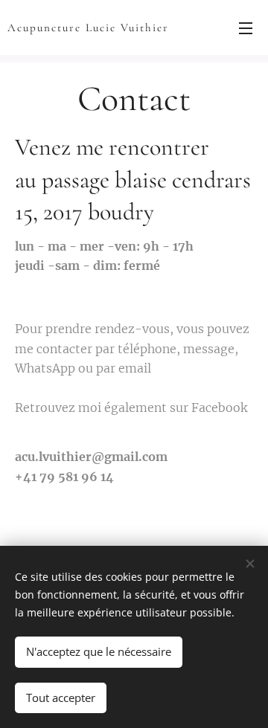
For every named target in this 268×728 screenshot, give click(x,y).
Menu (246, 27)
